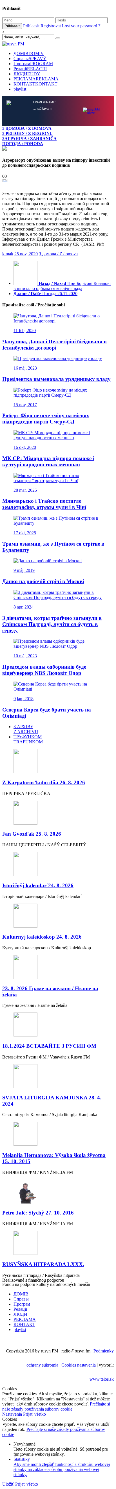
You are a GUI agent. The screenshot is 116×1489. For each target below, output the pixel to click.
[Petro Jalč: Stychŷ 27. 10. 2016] (58, 1192)
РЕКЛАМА (36, 78)
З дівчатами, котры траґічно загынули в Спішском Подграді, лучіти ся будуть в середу (52, 624)
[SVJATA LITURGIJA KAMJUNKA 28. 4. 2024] (58, 1076)
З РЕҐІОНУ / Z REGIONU (27, 133)
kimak (7, 253)
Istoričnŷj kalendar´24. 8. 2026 (37, 885)
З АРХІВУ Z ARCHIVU (26, 729)
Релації (30, 68)
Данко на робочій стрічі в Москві (43, 581)
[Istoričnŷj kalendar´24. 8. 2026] (58, 864)
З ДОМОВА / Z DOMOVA (27, 128)
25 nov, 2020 (26, 253)
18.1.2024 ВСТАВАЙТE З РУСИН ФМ (49, 1046)
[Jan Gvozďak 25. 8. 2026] (58, 813)
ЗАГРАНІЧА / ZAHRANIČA (29, 138)
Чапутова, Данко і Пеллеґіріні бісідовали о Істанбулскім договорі (54, 345)
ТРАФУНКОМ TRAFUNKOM (28, 739)
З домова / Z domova (58, 253)
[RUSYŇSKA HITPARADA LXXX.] (58, 1243)
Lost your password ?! (82, 25)
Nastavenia (12, 1414)
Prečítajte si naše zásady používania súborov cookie (56, 1406)
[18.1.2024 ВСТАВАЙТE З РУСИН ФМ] (58, 1025)
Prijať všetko (34, 1414)
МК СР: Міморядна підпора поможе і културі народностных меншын (48, 461)
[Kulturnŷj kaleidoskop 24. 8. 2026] (58, 916)
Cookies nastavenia (78, 1365)
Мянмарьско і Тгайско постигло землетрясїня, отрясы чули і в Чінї (44, 504)
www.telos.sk (102, 1379)
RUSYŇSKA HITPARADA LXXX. (43, 1264)
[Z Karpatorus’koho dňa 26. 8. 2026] (58, 761)
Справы (30, 58)
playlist (20, 89)
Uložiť (8, 1484)
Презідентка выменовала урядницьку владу (56, 379)
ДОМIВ (29, 53)
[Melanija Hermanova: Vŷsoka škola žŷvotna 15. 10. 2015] (58, 1134)
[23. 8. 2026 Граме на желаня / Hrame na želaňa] (58, 967)
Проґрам (33, 63)
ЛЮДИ (27, 73)
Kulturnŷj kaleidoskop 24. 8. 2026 (42, 937)
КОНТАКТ (35, 84)
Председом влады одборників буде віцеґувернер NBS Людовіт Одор (44, 670)
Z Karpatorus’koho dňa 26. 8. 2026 (43, 782)
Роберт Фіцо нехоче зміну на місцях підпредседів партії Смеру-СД (45, 418)
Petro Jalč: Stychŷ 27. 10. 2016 (38, 1213)
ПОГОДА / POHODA (22, 143)
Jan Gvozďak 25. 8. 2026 (31, 834)
